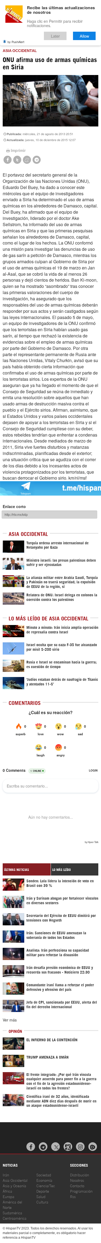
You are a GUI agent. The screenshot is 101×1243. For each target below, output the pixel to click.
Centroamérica (14, 1218)
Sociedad (43, 1175)
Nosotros (77, 1180)
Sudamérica (12, 1212)
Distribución (79, 1175)
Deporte (42, 1191)
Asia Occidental (15, 1180)
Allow (84, 36)
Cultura (42, 1202)
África (7, 1191)
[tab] (27, 869)
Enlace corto (14, 506)
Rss (73, 1196)
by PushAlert (16, 42)
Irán (6, 1175)
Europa (8, 1196)
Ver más (10, 1020)
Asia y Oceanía (14, 1185)
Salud (41, 1196)
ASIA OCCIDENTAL (20, 50)
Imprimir (18, 150)
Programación (81, 1191)
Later (55, 36)
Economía (44, 1180)
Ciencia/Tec (45, 1185)
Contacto (77, 1185)
